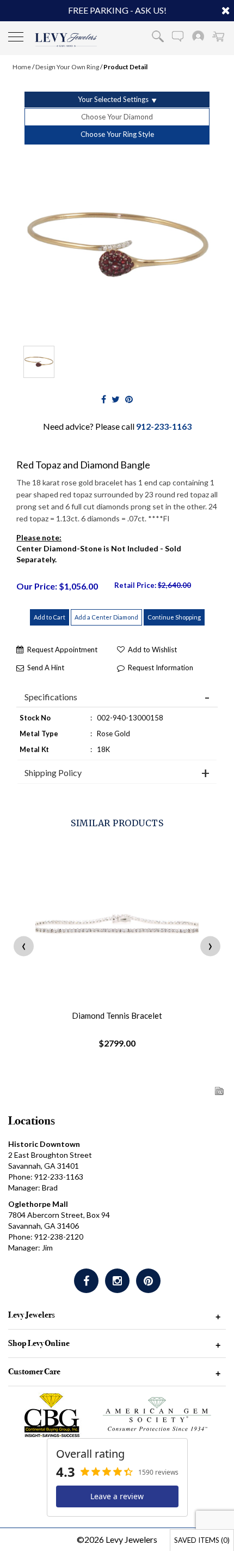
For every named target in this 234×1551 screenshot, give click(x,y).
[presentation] (24, 946)
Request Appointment (62, 649)
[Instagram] (117, 1281)
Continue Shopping (174, 617)
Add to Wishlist (152, 649)
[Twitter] (116, 399)
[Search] (158, 36)
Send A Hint (45, 667)
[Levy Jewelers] (66, 40)
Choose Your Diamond (117, 116)
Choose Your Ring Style (117, 134)
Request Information (160, 667)
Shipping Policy (53, 773)
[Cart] (218, 36)
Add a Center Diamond (106, 617)
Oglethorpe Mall (38, 1204)
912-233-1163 (164, 426)
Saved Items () (202, 1540)
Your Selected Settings (113, 99)
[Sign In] (198, 36)
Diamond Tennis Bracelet (117, 1015)
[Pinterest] (148, 1281)
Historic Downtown (44, 1144)
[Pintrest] (129, 399)
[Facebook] (103, 399)
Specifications (50, 697)
